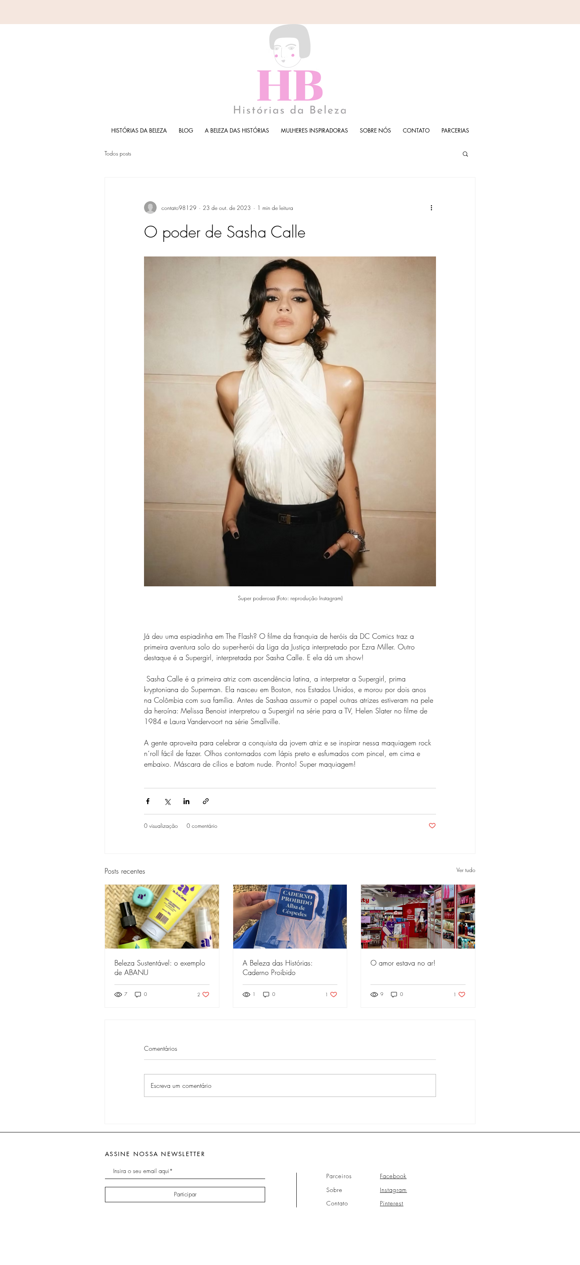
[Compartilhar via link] (206, 801)
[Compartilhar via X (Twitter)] (167, 801)
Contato (337, 1203)
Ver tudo (466, 870)
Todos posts (118, 153)
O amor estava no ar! (403, 962)
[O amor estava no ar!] (418, 917)
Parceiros (339, 1176)
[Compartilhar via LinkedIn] (186, 801)
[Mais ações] (431, 207)
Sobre (334, 1190)
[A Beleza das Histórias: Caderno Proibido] (290, 917)
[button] (465, 153)
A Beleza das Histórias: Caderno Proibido (277, 967)
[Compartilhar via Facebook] (148, 801)
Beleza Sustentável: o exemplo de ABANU (159, 967)
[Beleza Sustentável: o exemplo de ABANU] (162, 917)
